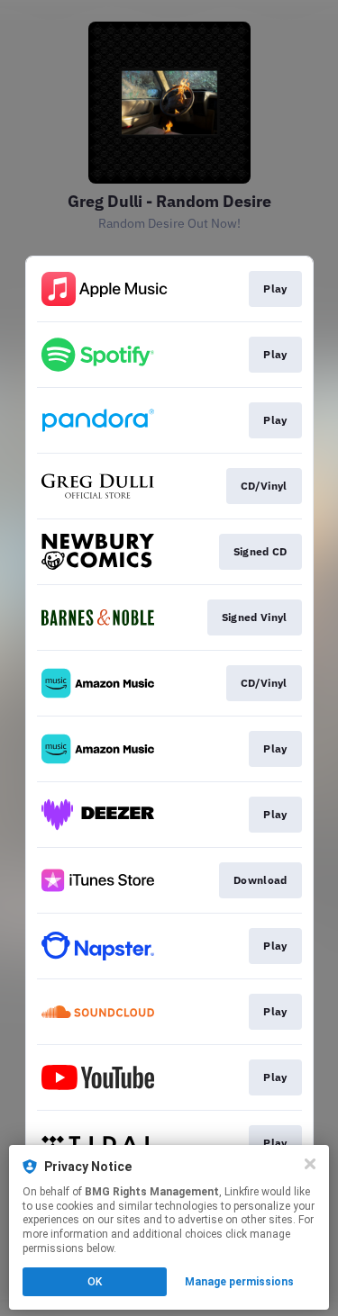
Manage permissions (239, 1281)
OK (94, 1281)
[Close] (310, 1163)
